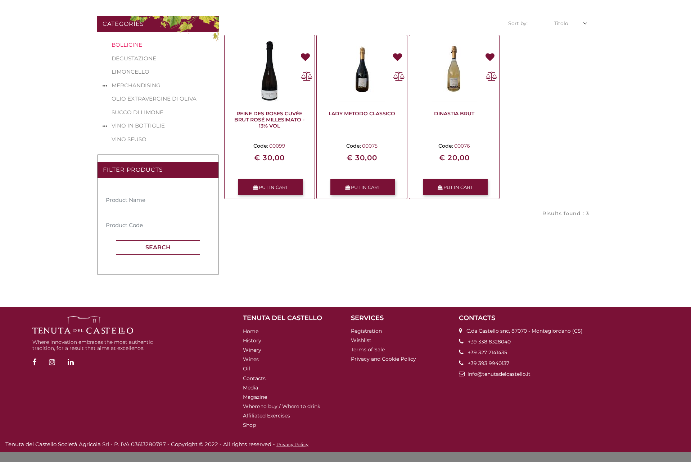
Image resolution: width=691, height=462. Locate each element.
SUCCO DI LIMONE (137, 112)
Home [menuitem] (250, 331)
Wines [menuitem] (251, 359)
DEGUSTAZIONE (134, 58)
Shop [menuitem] (249, 425)
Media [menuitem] (250, 387)
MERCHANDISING (136, 85)
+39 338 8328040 (489, 341)
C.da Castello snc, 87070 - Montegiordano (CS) (524, 331)
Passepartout (357, 456)
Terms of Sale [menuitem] (368, 349)
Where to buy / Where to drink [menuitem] (281, 406)
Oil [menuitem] (246, 368)
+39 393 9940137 (488, 363)
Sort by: (518, 23)
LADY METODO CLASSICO (362, 114)
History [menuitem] (252, 340)
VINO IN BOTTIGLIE (138, 125)
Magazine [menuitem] (255, 397)
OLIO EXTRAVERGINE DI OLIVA (154, 98)
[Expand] (104, 85)
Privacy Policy (292, 444)
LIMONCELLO (130, 71)
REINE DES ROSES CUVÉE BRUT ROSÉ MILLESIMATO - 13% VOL (269, 120)
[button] (158, 247)
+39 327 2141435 (487, 352)
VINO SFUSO (129, 139)
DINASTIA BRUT (454, 114)
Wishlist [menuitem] (361, 340)
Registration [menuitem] (366, 331)
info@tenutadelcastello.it (499, 374)
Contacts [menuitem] (254, 378)
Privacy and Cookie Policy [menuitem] (383, 359)
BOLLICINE (127, 44)
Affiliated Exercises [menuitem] (266, 415)
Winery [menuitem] (252, 350)
